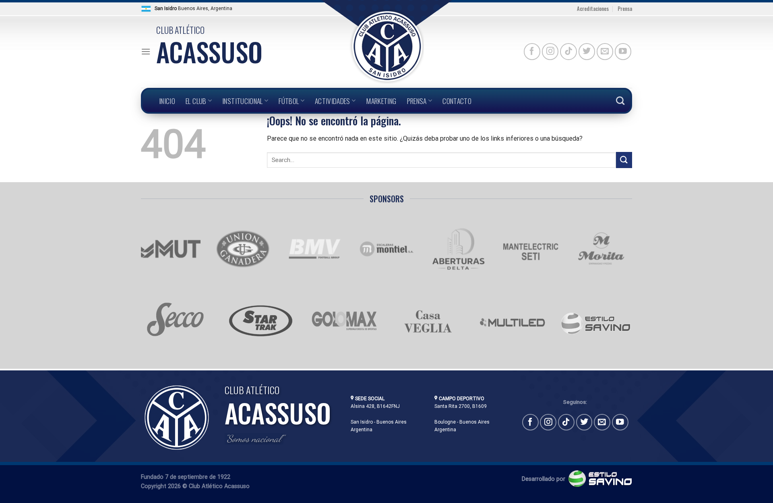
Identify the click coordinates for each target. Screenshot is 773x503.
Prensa (625, 8)
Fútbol (289, 101)
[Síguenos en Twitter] (587, 51)
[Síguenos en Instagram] (550, 51)
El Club (196, 101)
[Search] (620, 100)
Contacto (456, 101)
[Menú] (146, 51)
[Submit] (624, 160)
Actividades (332, 101)
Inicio (167, 101)
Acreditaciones (593, 8)
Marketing (381, 101)
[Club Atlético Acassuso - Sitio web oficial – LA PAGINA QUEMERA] (386, 46)
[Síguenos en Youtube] (623, 51)
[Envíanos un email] (605, 51)
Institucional (242, 101)
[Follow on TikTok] (568, 51)
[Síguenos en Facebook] (532, 51)
